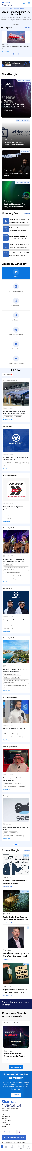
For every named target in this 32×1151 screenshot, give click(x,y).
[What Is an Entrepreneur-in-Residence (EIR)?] (16, 864)
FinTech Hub (6, 1120)
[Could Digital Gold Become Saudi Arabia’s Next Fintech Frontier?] (16, 901)
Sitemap (5, 1126)
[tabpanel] (16, 30)
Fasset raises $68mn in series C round (14, 105)
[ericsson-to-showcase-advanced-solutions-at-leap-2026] (16, 164)
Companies (6, 1116)
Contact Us (6, 1124)
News (4, 1122)
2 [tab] (16, 54)
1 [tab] (13, 54)
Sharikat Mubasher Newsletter (13, 1137)
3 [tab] (18, 54)
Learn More (7, 51)
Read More (6, 886)
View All (25, 27)
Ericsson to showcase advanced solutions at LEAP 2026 (15, 175)
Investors (5, 1118)
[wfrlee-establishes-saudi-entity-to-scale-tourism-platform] (16, 133)
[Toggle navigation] (29, 3)
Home (4, 1114)
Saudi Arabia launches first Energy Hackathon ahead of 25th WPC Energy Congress (15, 206)
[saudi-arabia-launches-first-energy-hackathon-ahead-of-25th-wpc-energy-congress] (16, 195)
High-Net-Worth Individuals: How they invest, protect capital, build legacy (15, 992)
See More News (16, 1067)
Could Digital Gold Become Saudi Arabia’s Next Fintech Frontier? (15, 920)
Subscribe (16, 1094)
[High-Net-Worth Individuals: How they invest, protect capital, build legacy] (16, 973)
